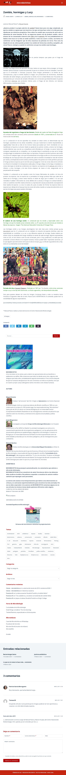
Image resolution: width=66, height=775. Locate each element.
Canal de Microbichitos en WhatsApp (17, 621)
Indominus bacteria (28, 591)
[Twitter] (12, 326)
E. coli (8, 540)
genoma (14, 544)
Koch (52, 544)
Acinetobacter (10, 533)
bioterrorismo (10, 537)
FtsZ (8, 544)
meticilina (27, 548)
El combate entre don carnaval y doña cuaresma (18, 134)
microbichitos (24, 2)
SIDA (16, 555)
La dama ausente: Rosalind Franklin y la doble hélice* (31, 593)
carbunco (19, 537)
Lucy (40, 242)
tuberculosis (44, 555)
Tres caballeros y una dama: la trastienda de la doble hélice (33, 596)
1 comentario (47, 656)
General (26, 16)
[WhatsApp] (31, 326)
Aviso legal (50, 772)
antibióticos (25, 533)
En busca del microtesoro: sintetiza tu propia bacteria (33, 524)
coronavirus (38, 537)
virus (8, 558)
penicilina (23, 551)
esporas (31, 540)
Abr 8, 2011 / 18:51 (59, 700)
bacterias (47, 533)
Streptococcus (35, 555)
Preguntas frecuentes (28, 772)
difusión (45, 537)
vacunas (52, 555)
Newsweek (56, 548)
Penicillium (31, 551)
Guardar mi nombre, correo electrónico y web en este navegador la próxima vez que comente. (28, 756)
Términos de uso (17, 772)
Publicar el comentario (11, 760)
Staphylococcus (24, 555)
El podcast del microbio (13, 624)
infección (36, 544)
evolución (38, 540)
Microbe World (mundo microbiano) (17, 626)
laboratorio (42, 401)
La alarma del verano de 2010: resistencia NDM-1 (37, 588)
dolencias (14, 81)
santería (41, 36)
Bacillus (40, 533)
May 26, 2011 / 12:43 (58, 716)
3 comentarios (49, 16)
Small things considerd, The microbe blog (18, 610)
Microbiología (35, 548)
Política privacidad (41, 772)
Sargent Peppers (20, 288)
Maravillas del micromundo (36, 16)
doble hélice (53, 537)
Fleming (56, 540)
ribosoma (9, 555)
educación (15, 540)
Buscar (56, 336)
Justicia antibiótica (40, 654)
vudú (32, 36)
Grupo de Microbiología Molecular (39, 424)
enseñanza (24, 540)
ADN (18, 533)
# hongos (6, 316)
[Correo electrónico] (38, 326)
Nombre (7, 736)
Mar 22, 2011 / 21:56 (58, 686)
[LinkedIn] (18, 326)
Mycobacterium (46, 548)
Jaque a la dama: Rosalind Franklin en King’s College (31, 598)
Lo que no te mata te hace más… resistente (17, 662)
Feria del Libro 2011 (9, 716)
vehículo (51, 166)
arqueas (33, 533)
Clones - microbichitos (13, 588)
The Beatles (45, 288)
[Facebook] (6, 326)
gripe (20, 544)
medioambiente (18, 548)
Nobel (8, 551)
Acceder (8, 634)
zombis (32, 28)
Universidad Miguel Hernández (42, 447)
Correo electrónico (30, 736)
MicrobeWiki (10, 629)
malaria (9, 548)
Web (46, 736)
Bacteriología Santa (9, 654)
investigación (44, 544)
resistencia (50, 551)
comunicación (28, 537)
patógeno (15, 551)
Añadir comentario (10, 741)
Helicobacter (28, 544)
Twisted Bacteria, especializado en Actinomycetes (21, 612)
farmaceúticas (47, 540)
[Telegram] (25, 326)
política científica (41, 551)
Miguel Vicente (23, 24)
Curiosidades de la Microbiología (16, 607)
